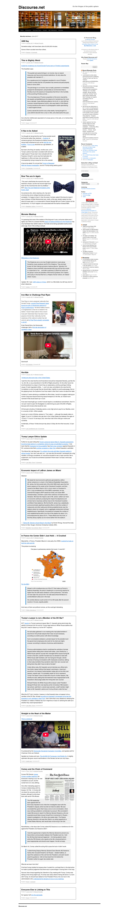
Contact (45, 30)
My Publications (53, 30)
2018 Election (29, 364)
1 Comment (32, 881)
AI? (83, 72)
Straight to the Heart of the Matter (36, 713)
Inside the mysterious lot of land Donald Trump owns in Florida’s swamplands (45, 66)
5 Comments (41, 428)
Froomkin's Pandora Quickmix (88, 188)
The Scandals (29, 168)
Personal (28, 52)
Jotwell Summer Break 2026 (89, 226)
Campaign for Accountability (38, 446)
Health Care (29, 761)
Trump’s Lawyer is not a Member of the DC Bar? (42, 618)
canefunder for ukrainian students (91, 267)
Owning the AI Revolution (89, 242)
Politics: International (31, 610)
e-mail (94, 45)
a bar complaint (58, 446)
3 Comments (34, 52)
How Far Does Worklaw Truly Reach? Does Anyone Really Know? (89, 246)
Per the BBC (25, 584)
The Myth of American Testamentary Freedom (88, 252)
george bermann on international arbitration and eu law (90, 270)
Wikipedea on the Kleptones (30, 258)
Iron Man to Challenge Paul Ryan (35, 294)
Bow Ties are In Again (31, 176)
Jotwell (85, 225)
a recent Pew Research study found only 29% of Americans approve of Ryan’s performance (35, 305)
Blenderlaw (86, 258)
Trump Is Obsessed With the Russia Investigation (37, 164)
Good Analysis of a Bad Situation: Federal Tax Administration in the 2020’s (90, 231)
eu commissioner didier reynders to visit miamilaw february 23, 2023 (90, 260)
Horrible (24, 372)
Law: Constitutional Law (31, 428)
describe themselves (92, 59)
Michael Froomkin (39, 43)
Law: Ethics (28, 462)
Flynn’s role (31, 144)
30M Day (25, 41)
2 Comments (39, 462)
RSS (90, 193)
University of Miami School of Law (90, 44)
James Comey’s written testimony (29, 775)
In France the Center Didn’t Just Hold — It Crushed (43, 535)
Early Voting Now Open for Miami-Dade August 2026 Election (90, 147)
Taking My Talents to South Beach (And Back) (37, 523)
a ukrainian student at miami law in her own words (90, 264)
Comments (86, 195)
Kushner (45, 138)
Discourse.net (32, 7)
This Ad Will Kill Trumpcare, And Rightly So (53, 756)
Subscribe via (86, 193)
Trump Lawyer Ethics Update (34, 436)
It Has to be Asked (29, 130)
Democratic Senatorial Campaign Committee (47, 751)
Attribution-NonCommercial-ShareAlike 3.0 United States (88, 210)
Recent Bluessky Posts (89, 70)
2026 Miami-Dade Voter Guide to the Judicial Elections (90, 151)
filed (51, 446)
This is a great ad (26, 719)
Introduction (28, 30)
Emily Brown (86, 158)
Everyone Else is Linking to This (35, 889)
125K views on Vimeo (39, 282)
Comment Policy (37, 30)
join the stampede (36, 895)
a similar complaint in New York (46, 448)
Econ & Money (35, 527)
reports (27, 623)
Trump (27, 123)
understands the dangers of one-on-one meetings (48, 879)
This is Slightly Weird (30, 60)
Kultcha (33, 206)
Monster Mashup (28, 214)
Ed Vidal (85, 150)
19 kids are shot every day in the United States (35, 378)
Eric (84, 155)
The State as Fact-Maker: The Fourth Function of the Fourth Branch (90, 237)
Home (21, 30)
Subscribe (85, 175)
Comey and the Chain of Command (36, 769)
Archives (60, 30)
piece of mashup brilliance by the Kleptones (58, 222)
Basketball (28, 206)
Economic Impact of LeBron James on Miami (41, 470)
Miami (40, 527)
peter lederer (86, 275)
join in (91, 60)
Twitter (84, 196)
